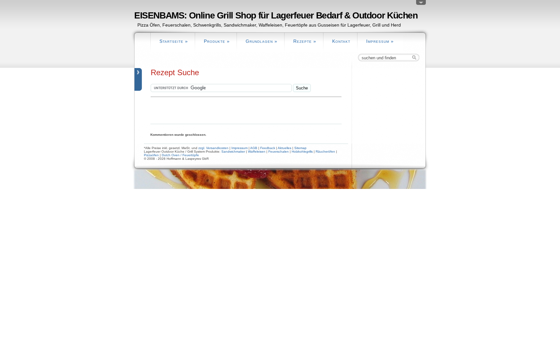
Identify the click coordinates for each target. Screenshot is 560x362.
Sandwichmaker (233, 151)
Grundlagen (261, 41)
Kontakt (341, 41)
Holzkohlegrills (302, 151)
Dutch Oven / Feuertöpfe (180, 155)
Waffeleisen (256, 151)
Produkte (217, 41)
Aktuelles (284, 148)
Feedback (267, 148)
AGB (253, 148)
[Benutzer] (421, 4)
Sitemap (300, 148)
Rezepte (304, 41)
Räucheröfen (325, 151)
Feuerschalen (278, 151)
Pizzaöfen (151, 155)
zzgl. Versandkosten (213, 148)
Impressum (380, 41)
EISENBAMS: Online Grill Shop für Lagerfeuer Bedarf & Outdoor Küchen (276, 15)
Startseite (173, 41)
